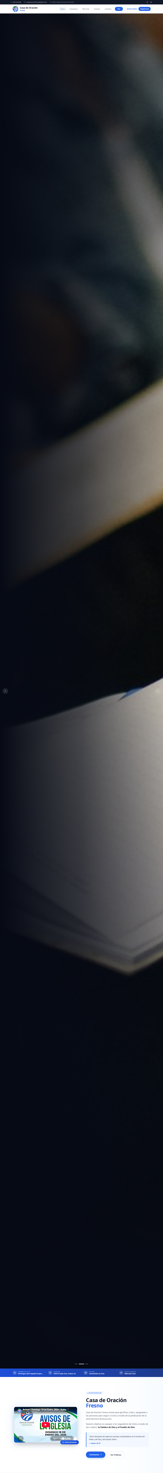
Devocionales (48, 709)
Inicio (63, 9)
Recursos (85, 9)
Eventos (97, 9)
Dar (119, 9)
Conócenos (74, 9)
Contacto (108, 9)
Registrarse (144, 9)
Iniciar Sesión (132, 9)
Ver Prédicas (24, 709)
